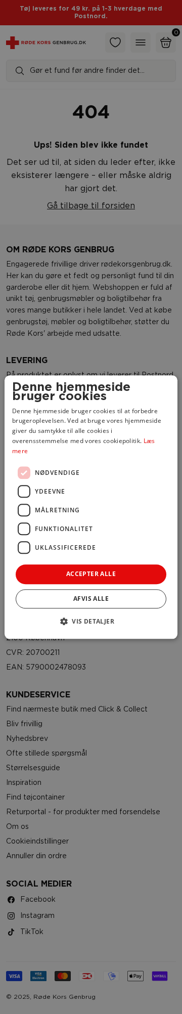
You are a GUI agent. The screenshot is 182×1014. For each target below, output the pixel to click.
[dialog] (91, 507)
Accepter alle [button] (91, 574)
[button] (91, 621)
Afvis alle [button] (91, 598)
